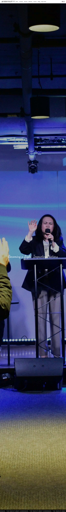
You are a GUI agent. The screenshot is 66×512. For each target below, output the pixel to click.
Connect (35, 1)
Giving (39, 1)
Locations (21, 1)
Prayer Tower (43, 1)
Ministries (30, 1)
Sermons (25, 1)
